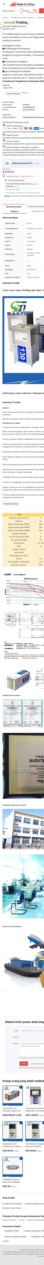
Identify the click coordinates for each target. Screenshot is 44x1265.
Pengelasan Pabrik (11, 1231)
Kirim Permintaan (13, 93)
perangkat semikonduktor (12, 1203)
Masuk (7, 196)
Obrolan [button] (25, 93)
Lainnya (5, 1241)
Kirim (24, 1063)
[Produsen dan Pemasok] (22, 4)
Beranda (5, 17)
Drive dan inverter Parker (11, 1208)
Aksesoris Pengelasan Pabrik (15, 1236)
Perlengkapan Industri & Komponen (22, 17)
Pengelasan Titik (37, 1236)
